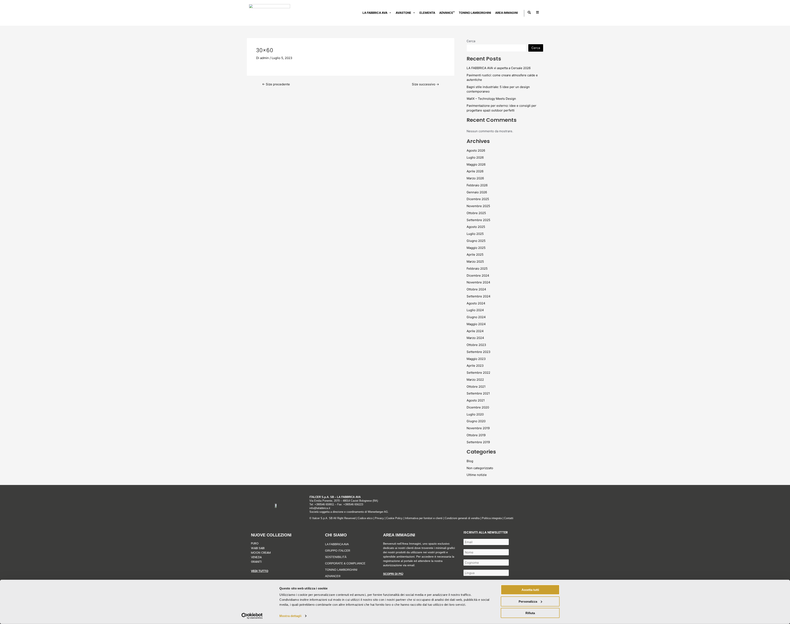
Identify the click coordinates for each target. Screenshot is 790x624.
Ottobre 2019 (476, 435)
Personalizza (528, 601)
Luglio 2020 (475, 414)
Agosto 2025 (476, 227)
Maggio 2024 (476, 324)
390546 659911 (325, 504)
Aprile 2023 (475, 366)
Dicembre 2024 (478, 275)
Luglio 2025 (475, 234)
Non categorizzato (480, 468)
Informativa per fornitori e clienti (424, 518)
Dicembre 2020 (478, 407)
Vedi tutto (259, 571)
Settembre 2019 (478, 442)
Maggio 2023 (476, 359)
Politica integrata (492, 518)
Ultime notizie (477, 475)
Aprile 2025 (475, 254)
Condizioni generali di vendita (462, 518)
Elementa (427, 12)
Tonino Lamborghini (475, 12)
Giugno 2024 (476, 317)
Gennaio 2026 (477, 192)
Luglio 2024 (475, 310)
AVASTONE (403, 12)
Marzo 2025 (475, 261)
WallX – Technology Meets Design (491, 99)
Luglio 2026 (475, 157)
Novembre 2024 (478, 282)
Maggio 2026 (476, 164)
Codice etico (365, 518)
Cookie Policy (394, 518)
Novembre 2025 (478, 206)
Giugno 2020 (476, 421)
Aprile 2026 (475, 171)
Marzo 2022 (475, 380)
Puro (255, 543)
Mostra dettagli (290, 616)
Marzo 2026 (475, 178)
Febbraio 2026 (477, 185)
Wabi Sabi (258, 548)
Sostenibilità (335, 557)
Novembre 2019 (478, 428)
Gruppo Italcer (337, 550)
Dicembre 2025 (478, 199)
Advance (447, 12)
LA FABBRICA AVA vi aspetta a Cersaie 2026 (499, 68)
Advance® (332, 576)
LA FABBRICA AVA (337, 544)
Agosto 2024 (476, 303)
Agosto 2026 (476, 150)
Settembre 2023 (478, 352)
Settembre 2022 (478, 373)
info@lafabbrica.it (319, 508)
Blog (470, 461)
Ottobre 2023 (476, 345)
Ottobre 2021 (476, 387)
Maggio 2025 (476, 248)
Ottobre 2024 (476, 289)
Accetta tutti (530, 590)
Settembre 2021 (478, 393)
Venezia (256, 557)
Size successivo (425, 84)
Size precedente (276, 84)
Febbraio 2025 (477, 268)
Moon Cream (261, 553)
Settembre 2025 (478, 220)
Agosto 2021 (476, 400)
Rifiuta (530, 613)
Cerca (471, 41)
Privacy (379, 518)
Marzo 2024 (475, 338)
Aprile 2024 (475, 331)
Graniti (257, 562)
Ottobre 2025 (476, 213)
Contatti (508, 518)
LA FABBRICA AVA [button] (374, 12)
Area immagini (506, 12)
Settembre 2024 (478, 296)
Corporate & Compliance (345, 563)
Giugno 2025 (476, 241)
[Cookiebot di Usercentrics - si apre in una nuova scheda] (252, 616)
